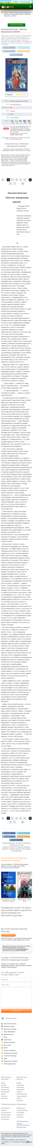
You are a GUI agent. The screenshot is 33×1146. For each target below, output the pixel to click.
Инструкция (18, 139)
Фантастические (6, 1112)
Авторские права (16, 25)
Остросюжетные (6, 1114)
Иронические (5, 1087)
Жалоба (6, 128)
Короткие (4, 1110)
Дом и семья (7, 1045)
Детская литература (9, 1042)
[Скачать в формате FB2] (12, 123)
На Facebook (8, 47)
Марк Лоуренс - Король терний (24, 900)
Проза (5, 1037)
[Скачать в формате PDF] (29, 123)
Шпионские (4, 1098)
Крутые (3, 1094)
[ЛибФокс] (7, 7)
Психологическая (22, 1094)
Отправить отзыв (16, 1010)
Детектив (3, 1085)
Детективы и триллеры (10, 1029)
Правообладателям (22, 1121)
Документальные (8, 1034)
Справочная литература (10, 1053)
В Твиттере (22, 47)
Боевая (19, 1083)
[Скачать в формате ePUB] (16, 123)
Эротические (5, 1119)
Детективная (20, 1087)
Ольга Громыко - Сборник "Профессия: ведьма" (8, 900)
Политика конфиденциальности (23, 1124)
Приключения (7, 1039)
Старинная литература (10, 1055)
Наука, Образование (9, 1031)
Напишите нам (14, 133)
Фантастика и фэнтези (10, 1023)
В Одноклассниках (24, 51)
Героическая (20, 1085)
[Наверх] (28, 1142)
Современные (5, 1117)
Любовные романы (9, 1026)
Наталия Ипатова (15, 104)
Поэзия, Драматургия (10, 1063)
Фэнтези (12, 111)
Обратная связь (21, 1127)
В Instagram (8, 51)
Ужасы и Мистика (22, 1096)
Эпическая (20, 1100)
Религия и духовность (10, 1050)
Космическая (20, 1089)
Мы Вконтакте (16, 54)
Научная (19, 1091)
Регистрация (26, 2)
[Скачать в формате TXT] (20, 123)
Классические (5, 1091)
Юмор (5, 1058)
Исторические (5, 1089)
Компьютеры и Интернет (10, 1061)
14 (22, 183)
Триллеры (4, 1096)
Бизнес (6, 1047)
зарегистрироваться (22, 949)
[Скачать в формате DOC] (25, 123)
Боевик (3, 1083)
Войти (17, 2)
